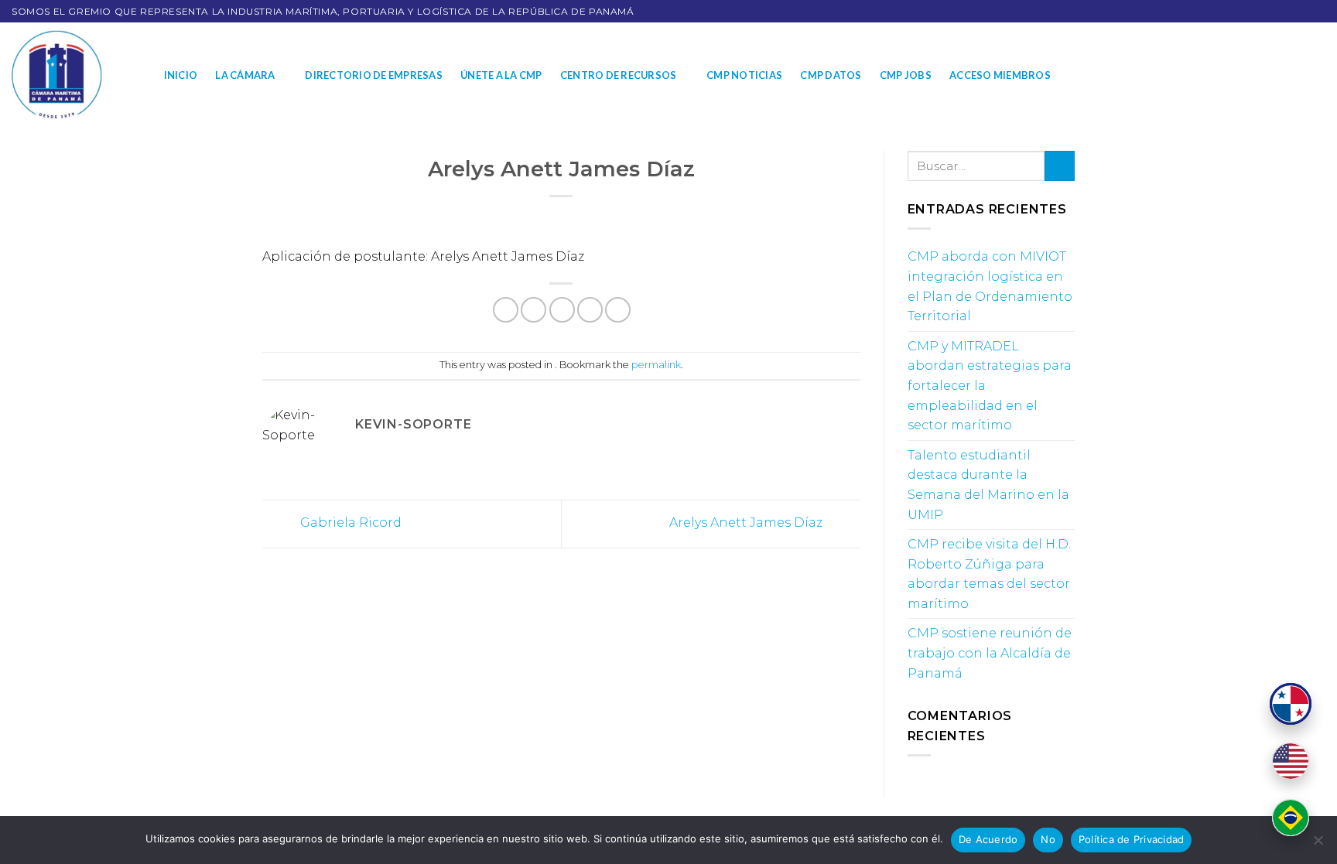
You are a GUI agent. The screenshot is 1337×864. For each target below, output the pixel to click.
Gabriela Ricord (349, 523)
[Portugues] (1290, 817)
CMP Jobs (906, 75)
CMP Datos (830, 75)
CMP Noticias (744, 75)
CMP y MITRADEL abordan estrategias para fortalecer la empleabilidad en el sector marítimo (990, 385)
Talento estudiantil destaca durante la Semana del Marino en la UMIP (988, 485)
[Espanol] (1290, 703)
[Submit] (1060, 166)
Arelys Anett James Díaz (747, 523)
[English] (1290, 761)
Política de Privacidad (1132, 839)
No (1048, 839)
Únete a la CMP (501, 75)
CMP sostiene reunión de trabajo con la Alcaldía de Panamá (990, 653)
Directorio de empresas (374, 75)
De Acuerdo (988, 839)
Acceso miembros (1000, 75)
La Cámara (245, 75)
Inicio (181, 75)
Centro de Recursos (618, 75)
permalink (656, 365)
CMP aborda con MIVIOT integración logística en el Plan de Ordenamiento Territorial (990, 286)
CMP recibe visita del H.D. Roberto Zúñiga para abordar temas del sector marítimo (989, 574)
